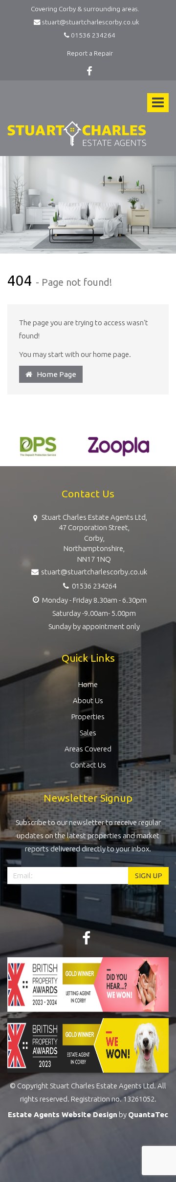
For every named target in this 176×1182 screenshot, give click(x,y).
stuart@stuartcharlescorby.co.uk (91, 22)
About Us (88, 700)
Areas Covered (88, 749)
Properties (88, 716)
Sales (88, 733)
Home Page (54, 374)
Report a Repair (90, 53)
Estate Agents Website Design (62, 1114)
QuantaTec (148, 1114)
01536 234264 (92, 35)
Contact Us (88, 765)
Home (88, 684)
